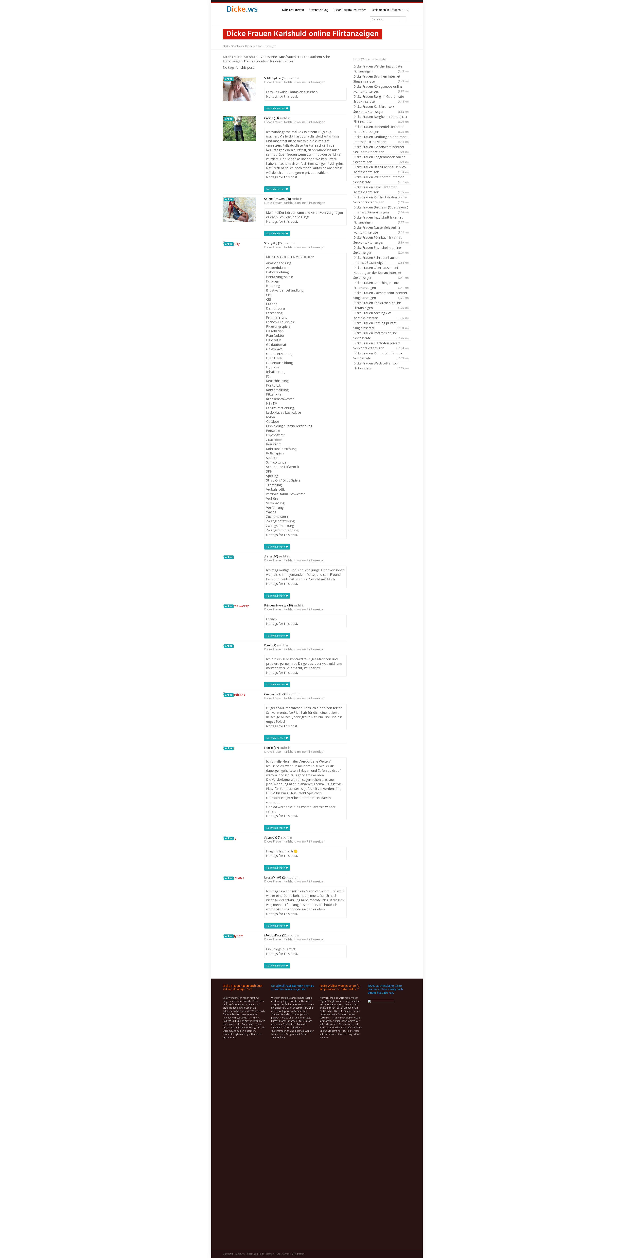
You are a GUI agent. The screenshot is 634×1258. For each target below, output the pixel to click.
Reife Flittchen (266, 1253)
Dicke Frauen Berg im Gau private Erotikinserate (381, 99)
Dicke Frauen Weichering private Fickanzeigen (381, 68)
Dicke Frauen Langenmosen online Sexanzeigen (381, 159)
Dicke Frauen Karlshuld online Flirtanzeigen (294, 82)
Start (225, 46)
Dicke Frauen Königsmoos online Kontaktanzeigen (381, 89)
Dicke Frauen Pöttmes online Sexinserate (381, 335)
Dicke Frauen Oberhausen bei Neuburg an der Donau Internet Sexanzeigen (381, 272)
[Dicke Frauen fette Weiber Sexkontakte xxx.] (241, 10)
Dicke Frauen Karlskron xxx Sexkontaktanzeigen (381, 109)
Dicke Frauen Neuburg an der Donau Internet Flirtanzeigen (381, 139)
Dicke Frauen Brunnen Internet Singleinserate (381, 79)
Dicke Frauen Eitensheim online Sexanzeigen (381, 250)
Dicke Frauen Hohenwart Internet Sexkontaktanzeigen (381, 149)
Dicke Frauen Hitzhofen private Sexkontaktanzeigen (381, 345)
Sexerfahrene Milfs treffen (290, 1253)
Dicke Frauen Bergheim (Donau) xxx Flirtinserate (381, 119)
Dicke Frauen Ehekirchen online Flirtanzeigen (381, 305)
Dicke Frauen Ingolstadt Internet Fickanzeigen (381, 219)
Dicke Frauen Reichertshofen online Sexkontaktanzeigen (381, 199)
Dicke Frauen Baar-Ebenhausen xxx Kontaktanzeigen (381, 169)
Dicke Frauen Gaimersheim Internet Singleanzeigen (381, 295)
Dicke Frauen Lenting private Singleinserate (381, 325)
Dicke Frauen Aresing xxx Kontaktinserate (381, 315)
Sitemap (251, 1253)
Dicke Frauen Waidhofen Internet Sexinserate (381, 179)
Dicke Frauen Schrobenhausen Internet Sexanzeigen (381, 260)
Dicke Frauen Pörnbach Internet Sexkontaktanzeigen (381, 240)
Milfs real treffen (293, 10)
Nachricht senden (276, 108)
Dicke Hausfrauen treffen (350, 10)
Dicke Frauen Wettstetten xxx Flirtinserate (381, 365)
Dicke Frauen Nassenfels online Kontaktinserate (381, 230)
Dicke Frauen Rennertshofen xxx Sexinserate (381, 355)
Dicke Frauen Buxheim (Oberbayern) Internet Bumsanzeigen (381, 209)
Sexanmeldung (319, 10)
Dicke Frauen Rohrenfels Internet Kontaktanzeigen (381, 129)
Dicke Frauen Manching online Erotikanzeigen (381, 285)
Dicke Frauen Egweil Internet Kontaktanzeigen (381, 189)
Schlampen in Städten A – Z (390, 10)
